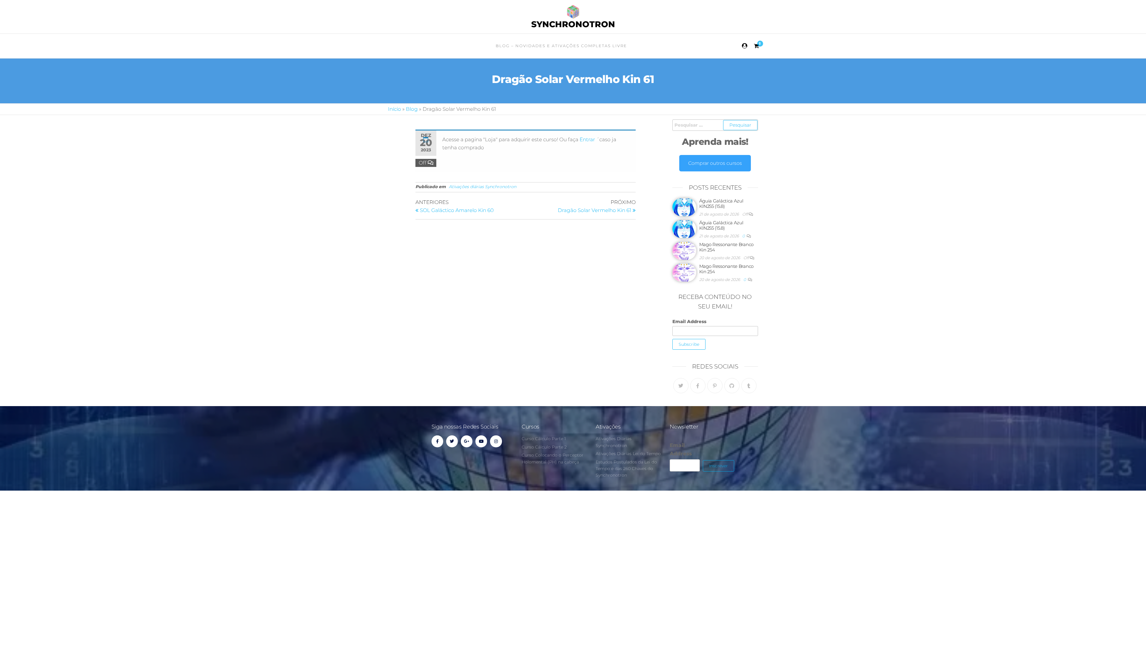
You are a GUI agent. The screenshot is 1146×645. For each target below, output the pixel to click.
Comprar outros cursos (715, 163)
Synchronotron (573, 24)
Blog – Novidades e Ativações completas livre (561, 45)
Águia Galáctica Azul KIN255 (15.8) (721, 203)
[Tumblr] (749, 385)
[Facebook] (698, 385)
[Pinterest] (715, 385)
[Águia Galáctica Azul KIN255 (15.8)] (684, 207)
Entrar (588, 139)
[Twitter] (680, 385)
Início (394, 109)
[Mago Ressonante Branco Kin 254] (684, 250)
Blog (412, 109)
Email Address (689, 321)
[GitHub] (732, 385)
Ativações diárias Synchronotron (482, 186)
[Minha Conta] (745, 46)
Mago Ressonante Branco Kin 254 (726, 247)
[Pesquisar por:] (715, 125)
